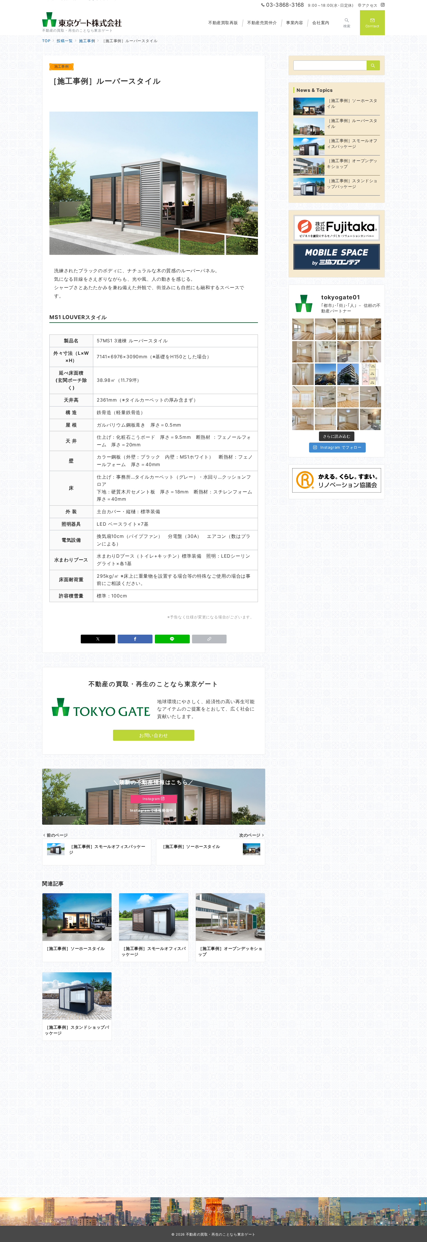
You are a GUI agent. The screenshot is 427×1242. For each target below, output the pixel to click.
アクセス (369, 5)
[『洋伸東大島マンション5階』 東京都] (303, 397)
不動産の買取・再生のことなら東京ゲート (221, 1234)
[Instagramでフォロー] (383, 5)
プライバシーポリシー (224, 1211)
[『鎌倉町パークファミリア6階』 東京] (370, 374)
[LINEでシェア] (172, 639)
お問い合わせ (153, 735)
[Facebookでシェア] (135, 639)
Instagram (152, 799)
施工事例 (61, 67)
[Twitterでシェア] (98, 639)
